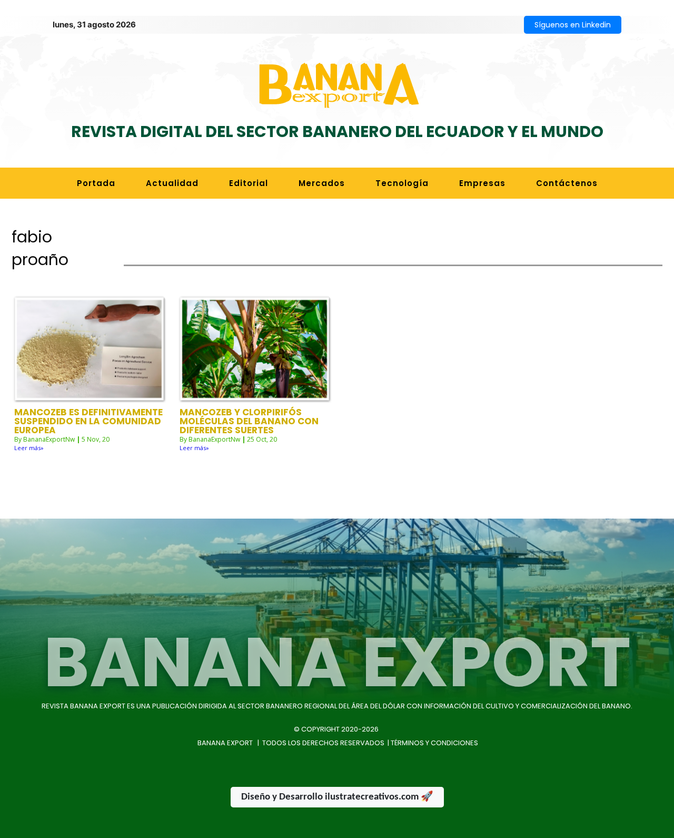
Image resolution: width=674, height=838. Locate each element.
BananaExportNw (49, 439)
